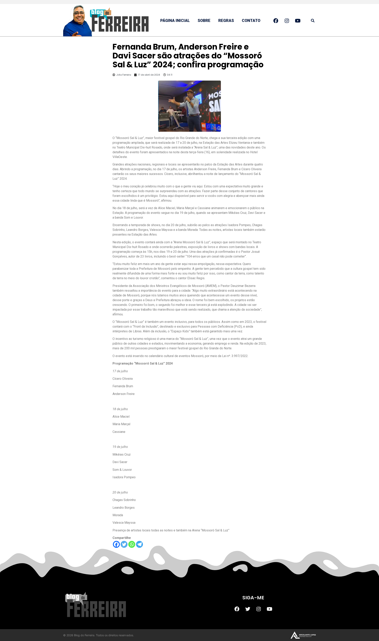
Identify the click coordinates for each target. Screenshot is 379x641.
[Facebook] (116, 544)
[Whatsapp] (131, 544)
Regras (226, 20)
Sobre (204, 20)
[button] (312, 20)
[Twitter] (124, 544)
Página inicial (175, 20)
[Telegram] (139, 544)
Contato (251, 20)
